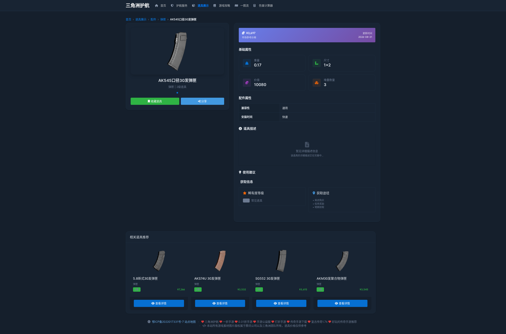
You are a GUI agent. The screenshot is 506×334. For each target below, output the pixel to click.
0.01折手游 (245, 321)
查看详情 (160, 303)
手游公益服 (264, 321)
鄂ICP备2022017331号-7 (168, 321)
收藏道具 (156, 101)
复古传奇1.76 (319, 321)
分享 (204, 101)
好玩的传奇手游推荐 (344, 321)
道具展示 (140, 19)
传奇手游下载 (299, 321)
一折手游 (229, 321)
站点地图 (190, 321)
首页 (128, 19)
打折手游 (281, 321)
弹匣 (163, 19)
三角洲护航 (137, 5)
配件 (153, 19)
